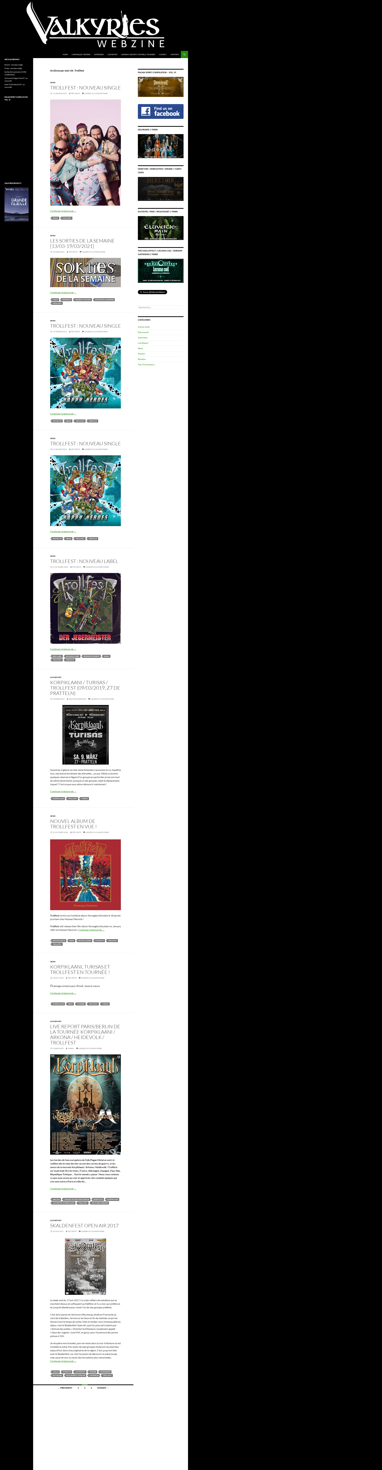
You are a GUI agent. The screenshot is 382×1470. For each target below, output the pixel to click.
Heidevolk (98, 1199)
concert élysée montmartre (76, 1199)
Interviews (99, 54)
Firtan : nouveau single (13, 68)
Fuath (55, 300)
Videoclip (93, 421)
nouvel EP (57, 421)
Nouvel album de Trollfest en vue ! (73, 824)
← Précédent (65, 1388)
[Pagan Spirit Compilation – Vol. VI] (161, 86)
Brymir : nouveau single (13, 65)
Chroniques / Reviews (81, 54)
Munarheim (105, 1372)
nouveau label (72, 656)
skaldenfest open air (75, 1375)
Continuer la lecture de (63, 211)
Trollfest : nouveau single (85, 88)
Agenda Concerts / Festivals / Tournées (138, 54)
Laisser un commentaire (96, 93)
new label (57, 656)
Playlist (141, 353)
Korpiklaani (58, 799)
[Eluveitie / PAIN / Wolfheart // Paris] (161, 228)
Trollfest (66, 218)
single (55, 218)
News (53, 82)
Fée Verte (75, 93)
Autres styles (144, 327)
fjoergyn (67, 1372)
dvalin (56, 1372)
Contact (163, 54)
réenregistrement (92, 656)
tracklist (112, 941)
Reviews (141, 359)
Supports (175, 54)
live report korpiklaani (63, 1203)
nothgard (57, 1375)
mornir (93, 1372)
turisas (84, 799)
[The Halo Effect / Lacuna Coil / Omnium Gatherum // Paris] (161, 270)
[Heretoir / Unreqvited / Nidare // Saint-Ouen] (161, 188)
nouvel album (84, 941)
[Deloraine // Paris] (161, 146)
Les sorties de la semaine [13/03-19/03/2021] (82, 243)
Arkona (56, 1199)
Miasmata (66, 300)
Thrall (71, 1048)
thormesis (94, 1375)
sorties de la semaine (104, 300)
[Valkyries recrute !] (16, 204)
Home (65, 54)
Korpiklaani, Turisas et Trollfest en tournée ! (80, 969)
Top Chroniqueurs (146, 364)
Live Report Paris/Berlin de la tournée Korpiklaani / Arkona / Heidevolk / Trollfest (85, 1034)
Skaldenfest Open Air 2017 (84, 1225)
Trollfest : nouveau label (84, 561)
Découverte (143, 332)
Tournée (81, 1004)
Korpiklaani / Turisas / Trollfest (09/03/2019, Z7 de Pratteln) (85, 687)
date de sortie (59, 941)
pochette (99, 941)
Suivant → (103, 1388)
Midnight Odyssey (83, 300)
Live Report (112, 54)
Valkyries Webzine (77, 699)
